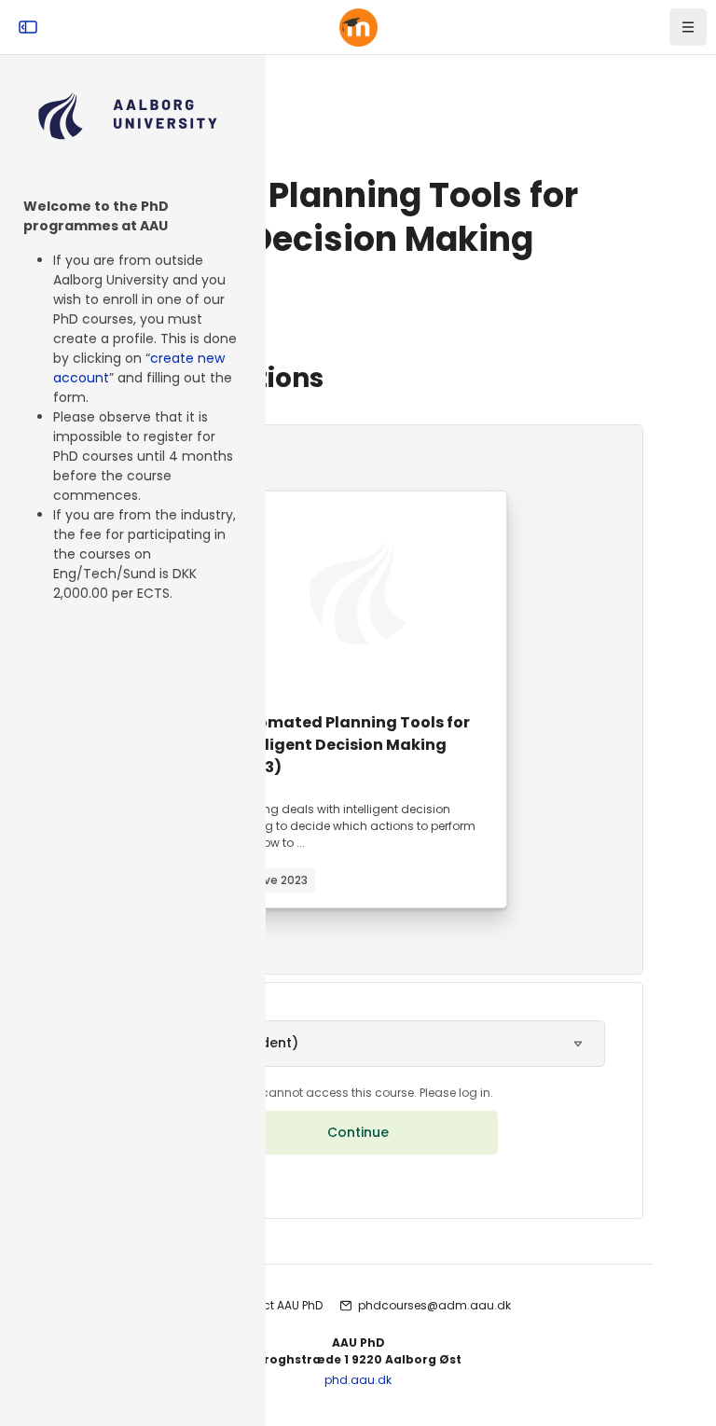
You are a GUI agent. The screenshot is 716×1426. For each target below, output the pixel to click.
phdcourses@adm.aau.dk (434, 1305)
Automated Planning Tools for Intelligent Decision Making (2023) (349, 745)
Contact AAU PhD (275, 1305)
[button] (358, 1043)
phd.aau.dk (358, 1380)
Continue (358, 1132)
